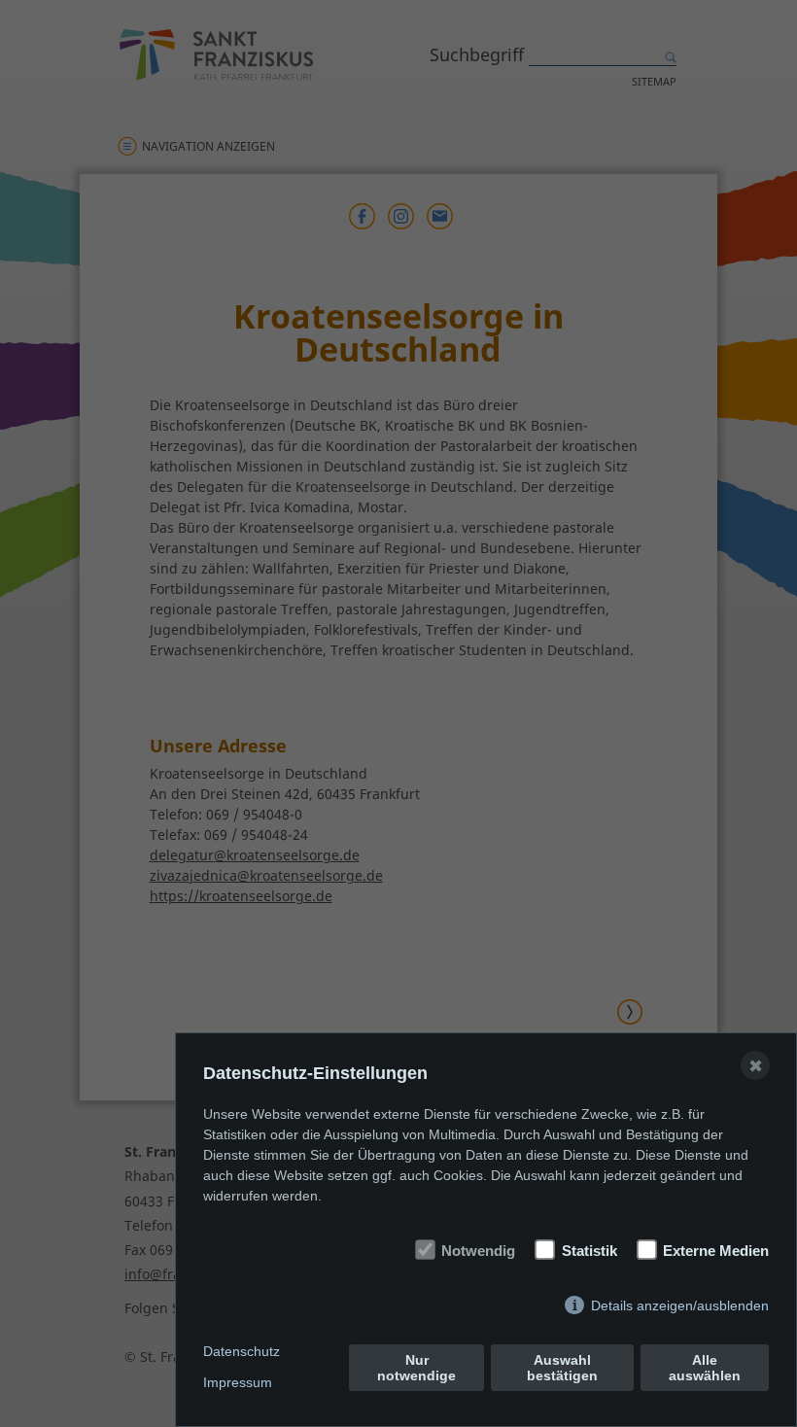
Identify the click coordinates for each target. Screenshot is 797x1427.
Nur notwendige (416, 1367)
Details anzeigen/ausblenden (680, 1305)
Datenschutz (241, 1351)
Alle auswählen (705, 1367)
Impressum (237, 1382)
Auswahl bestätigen (562, 1367)
